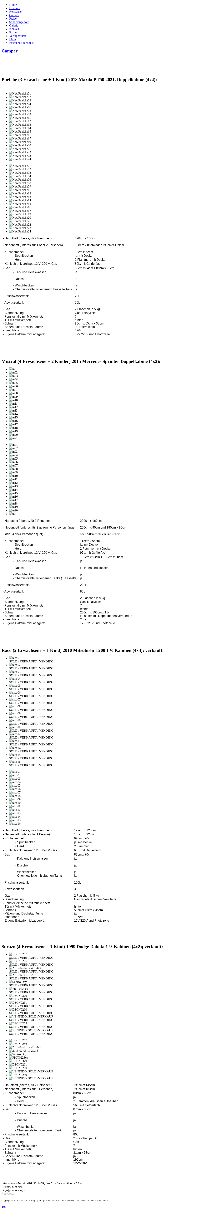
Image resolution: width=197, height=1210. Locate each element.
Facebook (8, 1193)
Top (4, 1206)
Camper (10, 50)
